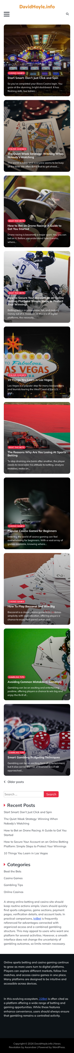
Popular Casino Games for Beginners (32, 531)
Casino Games (16, 73)
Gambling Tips (16, 677)
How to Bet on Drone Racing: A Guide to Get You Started (34, 227)
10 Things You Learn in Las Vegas (30, 380)
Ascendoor (31, 1047)
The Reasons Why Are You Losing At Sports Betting (37, 453)
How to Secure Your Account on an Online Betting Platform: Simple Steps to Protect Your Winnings (36, 301)
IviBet (37, 918)
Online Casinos (17, 149)
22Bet (43, 999)
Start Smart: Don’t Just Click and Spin (33, 78)
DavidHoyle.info (37, 6)
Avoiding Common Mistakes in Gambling (34, 682)
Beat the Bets (16, 221)
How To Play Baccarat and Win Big (31, 606)
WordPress (58, 1047)
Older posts (16, 782)
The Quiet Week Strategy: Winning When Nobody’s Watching (36, 155)
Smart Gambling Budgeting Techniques (34, 757)
